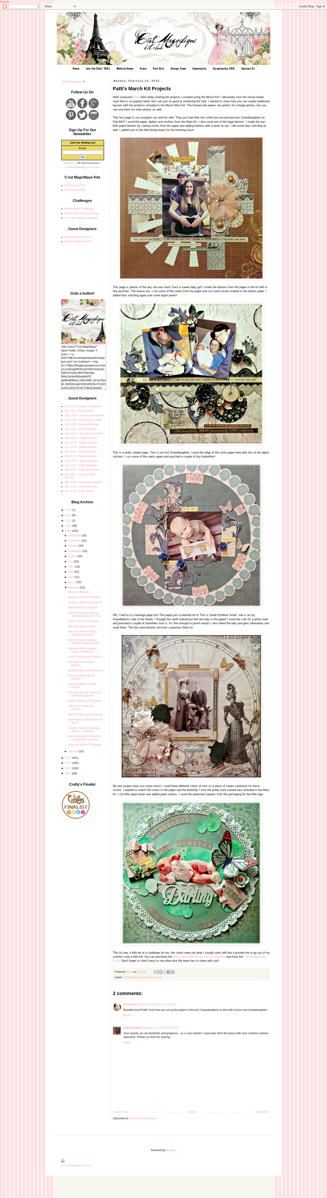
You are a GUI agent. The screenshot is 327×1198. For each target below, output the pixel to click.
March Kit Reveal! (78, 592)
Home (76, 68)
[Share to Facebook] (168, 972)
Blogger (171, 1150)
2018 (68, 515)
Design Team (178, 68)
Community (199, 68)
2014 (68, 757)
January (73, 751)
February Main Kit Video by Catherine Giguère (84, 694)
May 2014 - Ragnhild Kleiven (82, 469)
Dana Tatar (130, 1004)
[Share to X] (164, 972)
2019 (68, 510)
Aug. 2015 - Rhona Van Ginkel (83, 419)
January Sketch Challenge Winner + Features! (84, 729)
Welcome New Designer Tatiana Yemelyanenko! (83, 641)
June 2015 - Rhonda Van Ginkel (84, 433)
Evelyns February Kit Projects (85, 670)
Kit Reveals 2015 (75, 185)
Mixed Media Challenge (79, 208)
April (71, 577)
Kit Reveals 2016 (75, 189)
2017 (68, 520)
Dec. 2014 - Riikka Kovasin (81, 447)
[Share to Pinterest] (173, 972)
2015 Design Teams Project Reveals (142, 977)
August (72, 556)
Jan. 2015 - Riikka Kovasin (81, 442)
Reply (127, 1015)
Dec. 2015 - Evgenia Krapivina (83, 406)
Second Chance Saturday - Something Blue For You (84, 614)
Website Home (125, 68)
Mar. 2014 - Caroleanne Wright (83, 482)
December (75, 535)
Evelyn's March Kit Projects (84, 597)
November (75, 540)
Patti (137, 97)
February (74, 587)
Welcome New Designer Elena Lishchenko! (82, 650)
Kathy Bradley (132, 1027)
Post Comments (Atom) (143, 1118)
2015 (68, 530)
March (72, 582)
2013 (68, 763)
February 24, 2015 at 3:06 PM (161, 1027)
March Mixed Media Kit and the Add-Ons (199, 956)
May (71, 571)
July (71, 561)
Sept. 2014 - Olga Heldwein (81, 460)
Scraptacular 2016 (224, 68)
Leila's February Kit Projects (84, 656)
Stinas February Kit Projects (84, 700)
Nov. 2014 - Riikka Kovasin (81, 451)
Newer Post (121, 1112)
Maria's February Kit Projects (85, 714)
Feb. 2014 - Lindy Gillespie (81, 486)
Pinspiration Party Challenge (82, 213)
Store (143, 68)
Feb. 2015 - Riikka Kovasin (81, 438)
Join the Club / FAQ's (98, 68)
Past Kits (158, 68)
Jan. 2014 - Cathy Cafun (79, 491)
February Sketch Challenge (84, 744)
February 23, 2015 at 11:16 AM (157, 1004)
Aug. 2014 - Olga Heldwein (81, 465)
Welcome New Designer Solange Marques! (82, 633)
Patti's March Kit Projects (82, 607)
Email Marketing (77, 167)
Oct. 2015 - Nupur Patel (79, 410)
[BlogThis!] (160, 972)
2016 (68, 525)
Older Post (262, 1112)
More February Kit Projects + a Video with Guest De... (85, 738)
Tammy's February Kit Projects (81, 707)
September (75, 551)
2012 (68, 768)
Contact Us (248, 68)
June (71, 566)
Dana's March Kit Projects (83, 621)
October (73, 545)
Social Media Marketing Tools (76, 1165)
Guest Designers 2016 (78, 241)
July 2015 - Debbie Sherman (82, 424)
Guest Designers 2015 (78, 237)
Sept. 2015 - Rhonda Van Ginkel (84, 415)
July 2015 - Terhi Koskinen (81, 429)
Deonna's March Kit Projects (85, 602)
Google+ (5, 1)
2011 (68, 773)
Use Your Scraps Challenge (81, 217)
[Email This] (156, 972)
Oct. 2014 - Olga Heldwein (80, 456)
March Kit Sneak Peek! (81, 626)
